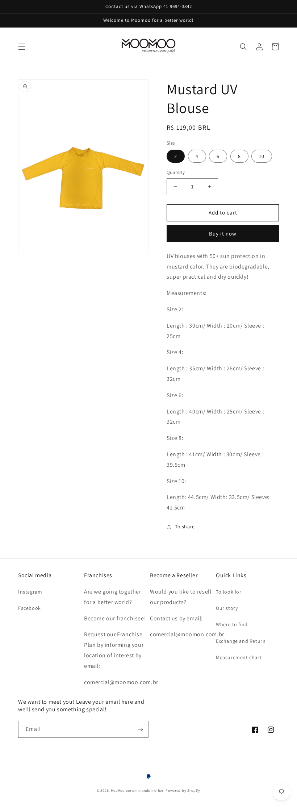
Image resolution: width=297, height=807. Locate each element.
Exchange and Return (240, 641)
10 (261, 156)
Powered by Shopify (183, 790)
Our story (227, 608)
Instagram (30, 591)
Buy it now (223, 233)
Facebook (29, 608)
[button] (22, 47)
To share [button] (185, 526)
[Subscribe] (140, 729)
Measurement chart (239, 657)
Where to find (232, 624)
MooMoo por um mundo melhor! (138, 790)
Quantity (176, 172)
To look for (229, 591)
